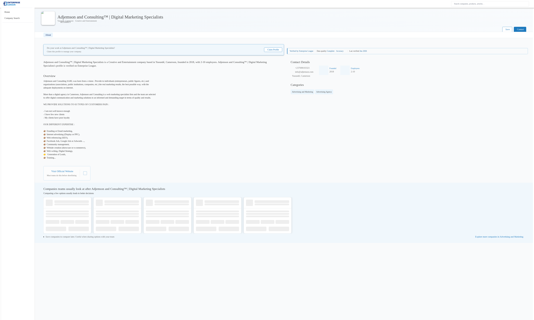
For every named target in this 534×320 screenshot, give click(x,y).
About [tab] (48, 35)
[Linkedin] (85, 173)
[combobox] (490, 4)
